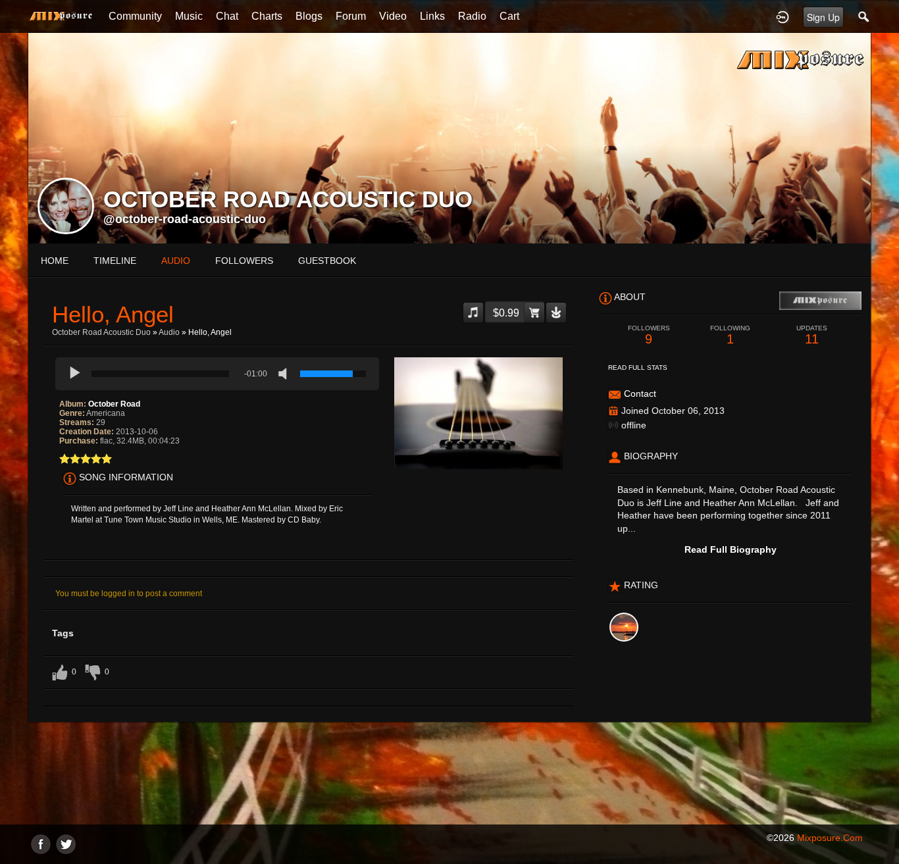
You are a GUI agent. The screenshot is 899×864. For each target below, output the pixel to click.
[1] (64, 458)
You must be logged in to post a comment (128, 593)
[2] (69, 458)
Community (135, 16)
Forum (351, 16)
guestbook (327, 260)
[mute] (286, 374)
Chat (227, 16)
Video (393, 16)
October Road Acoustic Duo (101, 332)
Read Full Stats (637, 367)
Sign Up (823, 17)
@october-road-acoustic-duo (184, 219)
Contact (640, 393)
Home (54, 260)
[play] (75, 374)
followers (244, 260)
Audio (169, 332)
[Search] (864, 16)
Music (189, 16)
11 (811, 335)
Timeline (114, 260)
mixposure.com (830, 837)
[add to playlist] (473, 307)
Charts (266, 16)
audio (175, 260)
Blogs (308, 16)
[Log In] (782, 16)
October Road (114, 404)
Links (432, 16)
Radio (472, 16)
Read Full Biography (730, 549)
